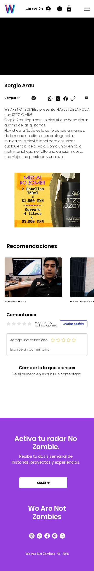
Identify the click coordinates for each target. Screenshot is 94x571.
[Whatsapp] (62, 536)
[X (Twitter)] (58, 98)
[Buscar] (59, 8)
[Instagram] (32, 536)
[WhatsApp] (50, 98)
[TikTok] (39, 536)
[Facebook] (65, 98)
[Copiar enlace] (73, 98)
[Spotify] (54, 536)
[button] (68, 8)
